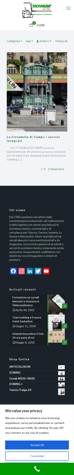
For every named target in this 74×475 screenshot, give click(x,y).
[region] (37, 440)
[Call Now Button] (37, 469)
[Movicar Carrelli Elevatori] (37, 10)
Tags (28, 41)
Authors (44, 41)
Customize (37, 456)
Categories (13, 41)
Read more (57, 169)
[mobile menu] (68, 8)
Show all (62, 41)
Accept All (37, 445)
